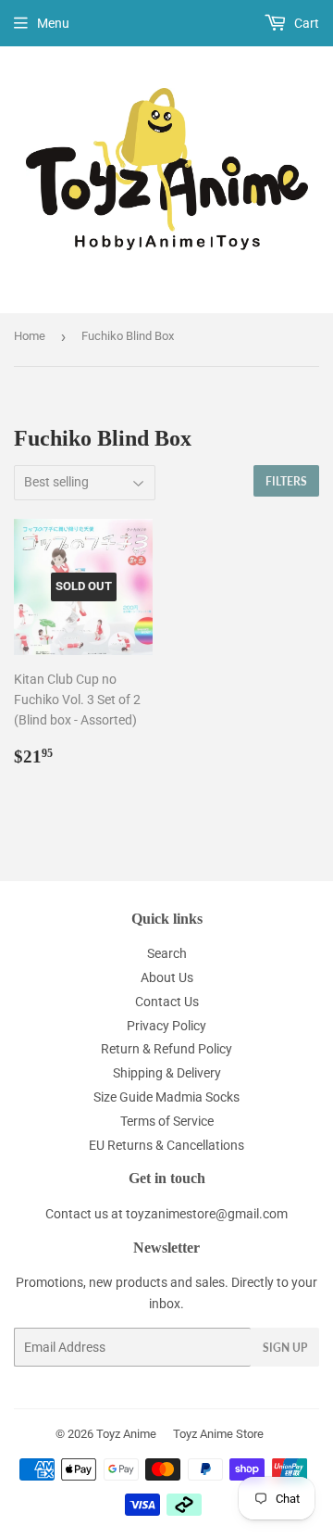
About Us (167, 977)
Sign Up (285, 1348)
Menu (53, 23)
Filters (286, 481)
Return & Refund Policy (166, 1048)
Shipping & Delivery (167, 1072)
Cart (305, 23)
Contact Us (167, 1001)
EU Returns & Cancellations (166, 1145)
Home (29, 336)
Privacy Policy (166, 1025)
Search (167, 953)
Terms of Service (167, 1121)
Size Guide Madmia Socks (166, 1097)
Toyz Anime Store (218, 1434)
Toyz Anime (126, 1434)
